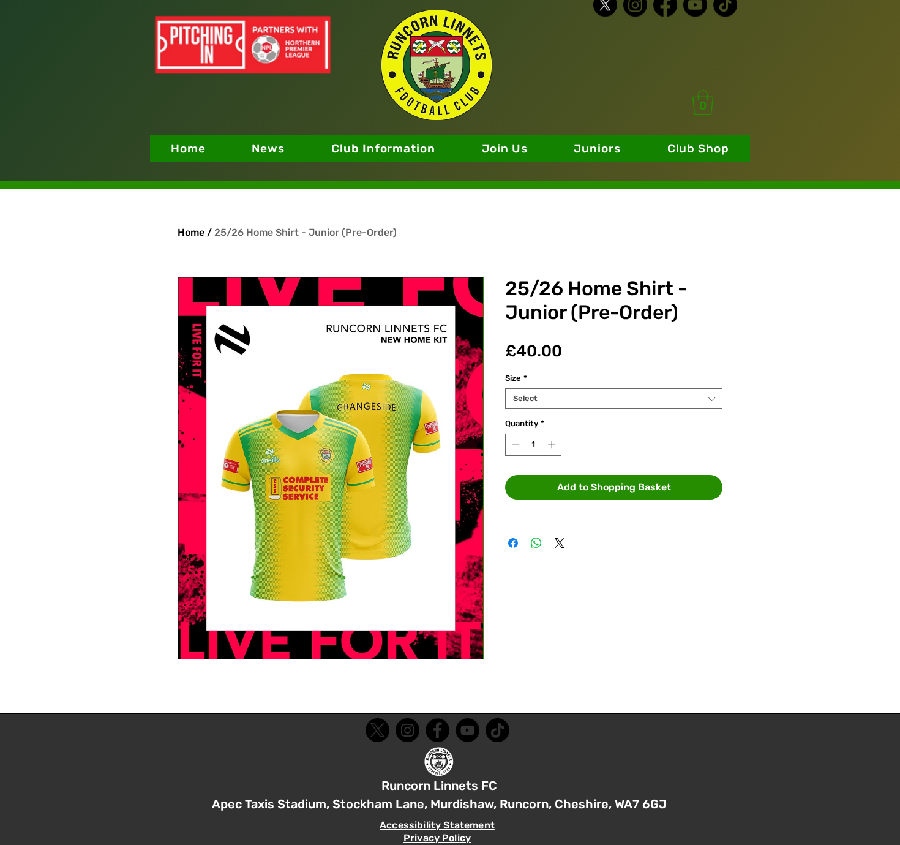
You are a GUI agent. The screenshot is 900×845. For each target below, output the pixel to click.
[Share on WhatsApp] (536, 543)
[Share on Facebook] (513, 543)
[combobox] (613, 398)
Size (516, 378)
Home (191, 232)
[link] (702, 102)
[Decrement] (514, 444)
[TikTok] (725, 20)
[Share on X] (559, 543)
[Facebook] (665, 20)
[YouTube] (467, 730)
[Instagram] (635, 20)
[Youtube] (695, 20)
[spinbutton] (534, 444)
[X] (605, 20)
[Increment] (553, 444)
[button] (383, 148)
